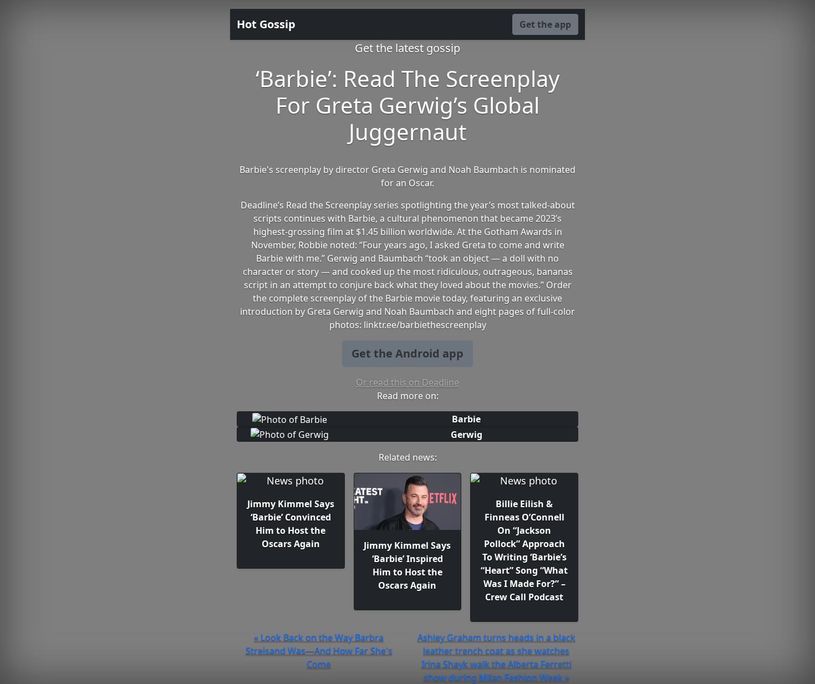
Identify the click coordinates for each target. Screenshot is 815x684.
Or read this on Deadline (407, 382)
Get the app (545, 24)
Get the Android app (407, 353)
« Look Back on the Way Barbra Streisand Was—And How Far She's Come (319, 650)
